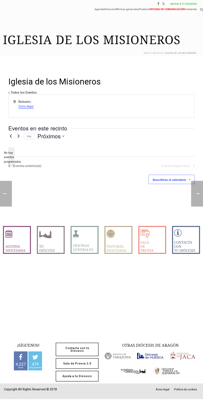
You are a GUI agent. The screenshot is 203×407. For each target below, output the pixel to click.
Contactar (191, 9)
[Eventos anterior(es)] (10, 136)
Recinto (158, 53)
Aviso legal (162, 389)
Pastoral (144, 9)
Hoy (29, 136)
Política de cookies (185, 389)
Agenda (99, 9)
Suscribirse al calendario (169, 180)
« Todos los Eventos (22, 92)
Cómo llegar (26, 106)
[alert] (11, 157)
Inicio (147, 53)
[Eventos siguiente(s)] (18, 136)
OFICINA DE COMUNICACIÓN (167, 9)
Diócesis (109, 9)
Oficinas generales (127, 9)
